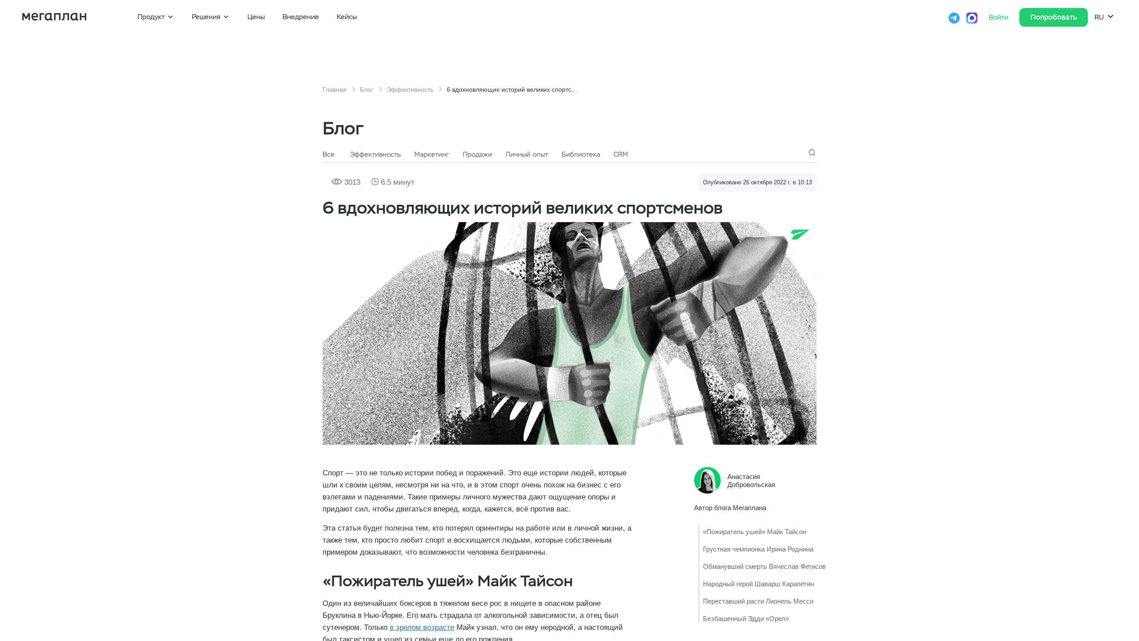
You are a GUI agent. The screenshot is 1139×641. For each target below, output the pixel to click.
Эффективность (410, 89)
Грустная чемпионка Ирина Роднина (758, 549)
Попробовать (1053, 17)
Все (329, 154)
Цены (256, 16)
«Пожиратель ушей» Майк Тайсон (754, 532)
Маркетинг (431, 154)
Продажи (477, 154)
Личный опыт (526, 154)
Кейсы (347, 16)
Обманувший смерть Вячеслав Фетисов (764, 566)
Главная (335, 89)
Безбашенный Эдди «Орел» (746, 618)
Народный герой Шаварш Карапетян (758, 584)
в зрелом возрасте (422, 627)
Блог (366, 89)
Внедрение (301, 16)
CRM (621, 154)
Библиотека (580, 154)
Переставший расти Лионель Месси (758, 601)
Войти (999, 17)
